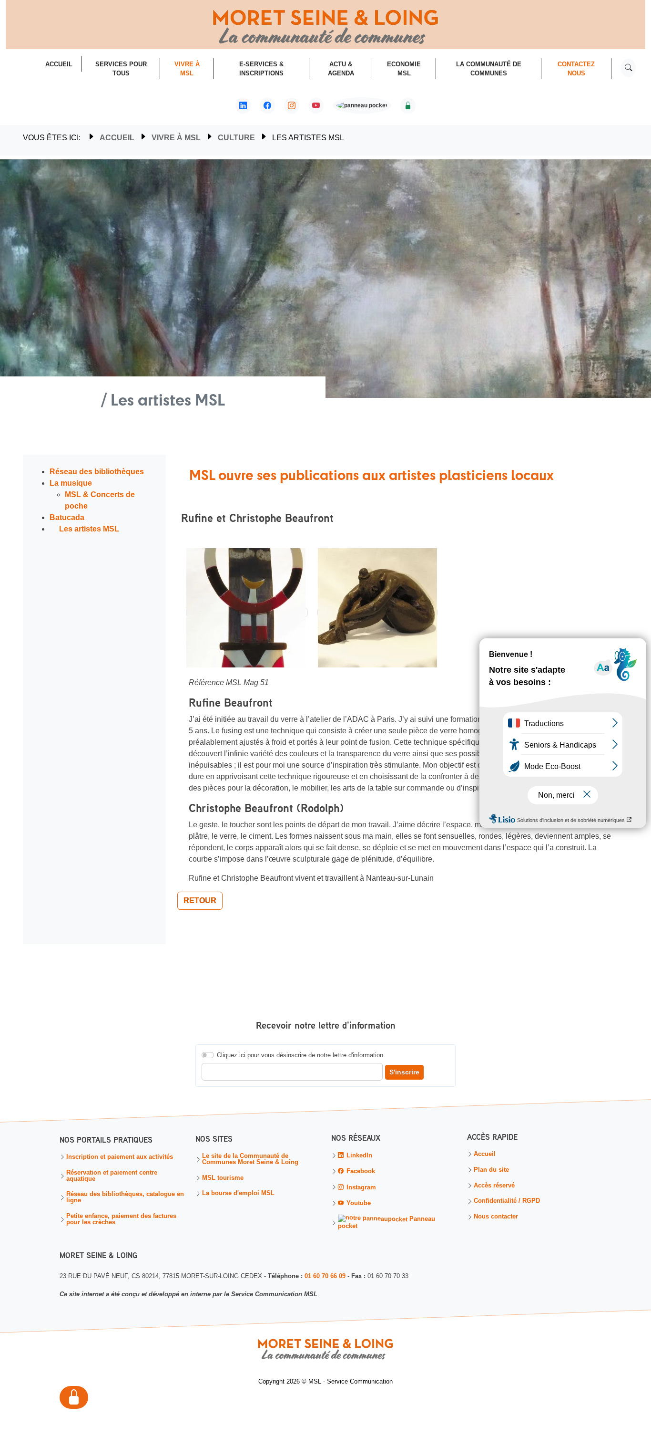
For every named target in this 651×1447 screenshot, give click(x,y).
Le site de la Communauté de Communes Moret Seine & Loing (250, 1159)
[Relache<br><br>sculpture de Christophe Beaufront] (377, 612)
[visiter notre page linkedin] (243, 105)
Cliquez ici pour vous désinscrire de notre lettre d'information (300, 1055)
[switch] (208, 1055)
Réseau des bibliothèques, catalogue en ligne (125, 1198)
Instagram (360, 1187)
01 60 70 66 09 (325, 1275)
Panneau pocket (386, 1222)
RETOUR (199, 900)
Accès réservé (494, 1186)
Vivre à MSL (176, 138)
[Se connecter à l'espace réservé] (408, 105)
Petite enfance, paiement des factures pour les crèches (121, 1219)
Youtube (358, 1203)
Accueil (117, 138)
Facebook (360, 1171)
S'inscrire (404, 1072)
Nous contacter (496, 1217)
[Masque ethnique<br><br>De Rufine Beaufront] (247, 612)
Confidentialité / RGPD (507, 1201)
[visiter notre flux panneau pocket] (362, 106)
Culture (236, 138)
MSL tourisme (223, 1178)
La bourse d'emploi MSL (238, 1194)
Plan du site (491, 1170)
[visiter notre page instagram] (291, 105)
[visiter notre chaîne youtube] (316, 105)
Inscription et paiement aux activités (119, 1157)
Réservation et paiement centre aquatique (111, 1176)
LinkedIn (358, 1155)
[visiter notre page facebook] (267, 105)
